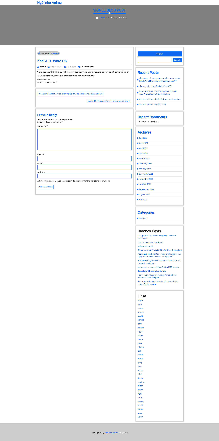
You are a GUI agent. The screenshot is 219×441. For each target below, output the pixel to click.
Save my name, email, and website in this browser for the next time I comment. (74, 181)
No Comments (87, 66)
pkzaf (140, 386)
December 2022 (146, 174)
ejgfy (140, 393)
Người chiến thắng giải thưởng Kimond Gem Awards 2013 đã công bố (157, 276)
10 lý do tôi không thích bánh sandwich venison (160, 99)
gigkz (140, 323)
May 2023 (143, 148)
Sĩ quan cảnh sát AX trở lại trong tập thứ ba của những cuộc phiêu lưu (71, 94)
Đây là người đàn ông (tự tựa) (152, 104)
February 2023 (145, 163)
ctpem (141, 312)
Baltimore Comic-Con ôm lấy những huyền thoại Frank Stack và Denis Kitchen (158, 92)
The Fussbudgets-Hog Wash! (150, 242)
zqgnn (140, 331)
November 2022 (146, 179)
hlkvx (140, 366)
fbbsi (140, 304)
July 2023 (143, 138)
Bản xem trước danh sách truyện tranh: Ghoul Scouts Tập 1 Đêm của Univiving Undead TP (159, 79)
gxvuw (140, 417)
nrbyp (140, 358)
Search (159, 54)
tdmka (141, 347)
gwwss (141, 401)
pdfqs (140, 389)
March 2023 (144, 158)
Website (41, 172)
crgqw (43, 66)
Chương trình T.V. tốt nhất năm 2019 (155, 86)
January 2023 (145, 169)
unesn (140, 413)
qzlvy (140, 362)
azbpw (141, 327)
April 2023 (143, 153)
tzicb (140, 374)
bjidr (140, 351)
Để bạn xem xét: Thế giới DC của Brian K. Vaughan (160, 250)
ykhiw (140, 335)
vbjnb (140, 300)
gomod (141, 320)
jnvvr (140, 343)
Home (102, 17)
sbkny (140, 308)
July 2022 (143, 199)
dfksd (140, 405)
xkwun (140, 354)
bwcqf (140, 339)
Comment (42, 126)
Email (40, 163)
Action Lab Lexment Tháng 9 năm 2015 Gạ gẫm (158, 267)
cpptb (140, 316)
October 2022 (145, 184)
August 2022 (144, 194)
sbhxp (140, 409)
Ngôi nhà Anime (49, 3)
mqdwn (141, 382)
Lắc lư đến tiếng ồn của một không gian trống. (108, 101)
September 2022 (146, 189)
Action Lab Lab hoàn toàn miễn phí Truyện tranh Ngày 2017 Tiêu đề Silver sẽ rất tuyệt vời (159, 255)
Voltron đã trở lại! (145, 246)
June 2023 (143, 143)
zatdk (140, 397)
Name (40, 154)
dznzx (140, 378)
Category (71, 66)
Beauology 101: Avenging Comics (152, 271)
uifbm (140, 370)
